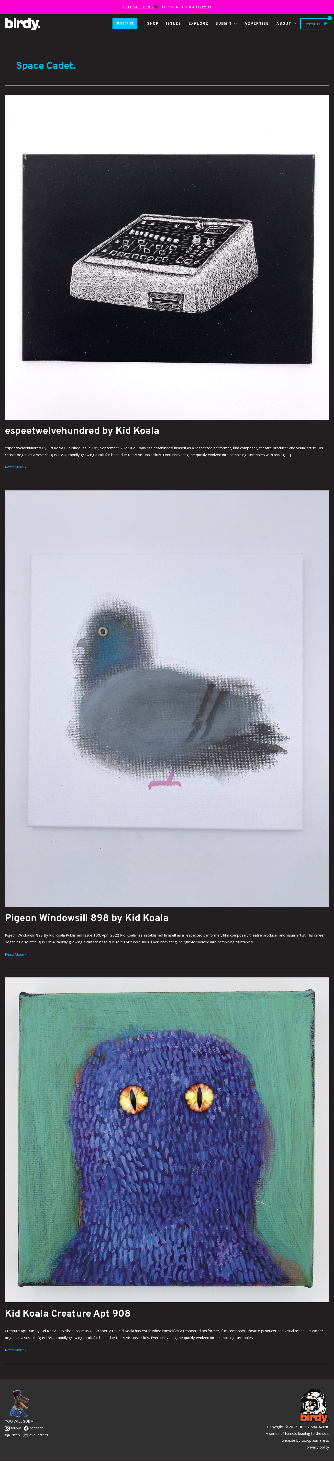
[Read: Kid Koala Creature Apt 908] (167, 1139)
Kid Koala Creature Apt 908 (68, 1314)
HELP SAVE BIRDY (138, 6)
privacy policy (318, 1447)
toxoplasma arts (315, 1440)
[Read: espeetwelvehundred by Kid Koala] (167, 256)
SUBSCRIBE (125, 24)
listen (15, 1434)
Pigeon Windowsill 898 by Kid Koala (87, 919)
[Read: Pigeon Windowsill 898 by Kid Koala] (167, 697)
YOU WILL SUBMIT (21, 1421)
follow (15, 1427)
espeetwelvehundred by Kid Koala (82, 431)
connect (36, 1427)
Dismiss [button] (204, 6)
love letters (38, 1434)
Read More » (16, 466)
